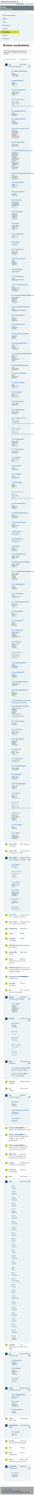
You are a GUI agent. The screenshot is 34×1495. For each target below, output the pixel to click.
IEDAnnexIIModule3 (14, 1134)
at (14, 1186)
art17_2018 (13, 922)
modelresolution (17, 449)
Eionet (9, 12)
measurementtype (17, 382)
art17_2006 (13, 858)
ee (14, 1227)
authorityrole (17, 200)
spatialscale (17, 749)
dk (15, 1221)
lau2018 (12, 1345)
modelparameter (17, 439)
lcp (10, 1354)
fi (14, 1244)
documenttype (17, 269)
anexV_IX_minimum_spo (17, 128)
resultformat (17, 641)
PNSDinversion (17, 539)
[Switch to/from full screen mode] (23, 4)
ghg (10, 1061)
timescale (17, 793)
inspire (11, 1163)
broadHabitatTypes (17, 1394)
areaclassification (17, 142)
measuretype (17, 392)
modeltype (17, 457)
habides (12, 1081)
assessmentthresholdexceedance (17, 173)
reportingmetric (17, 620)
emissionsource (17, 276)
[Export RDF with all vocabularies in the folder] (29, 67)
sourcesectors (17, 729)
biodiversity (13, 928)
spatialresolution (17, 739)
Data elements (6, 25)
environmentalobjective (17, 284)
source (16, 1037)
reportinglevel (17, 611)
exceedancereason (17, 324)
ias (10, 1088)
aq (10, 64)
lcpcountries (17, 1360)
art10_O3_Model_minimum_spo (17, 150)
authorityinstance (17, 191)
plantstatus (17, 1368)
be (15, 1192)
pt (14, 1307)
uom (10, 1452)
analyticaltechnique (17, 119)
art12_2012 (13, 844)
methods (16, 890)
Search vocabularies (11, 59)
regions (16, 1401)
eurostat (12, 983)
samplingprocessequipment (17, 700)
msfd (11, 1388)
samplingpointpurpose (17, 690)
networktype (17, 474)
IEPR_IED (12, 1154)
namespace (17, 466)
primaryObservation (17, 554)
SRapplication (17, 758)
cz (14, 1209)
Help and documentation (9, 15)
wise (10, 1459)
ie (14, 1261)
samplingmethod (17, 672)
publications (13, 1425)
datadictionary (14, 945)
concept (16, 1023)
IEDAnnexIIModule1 (14, 1128)
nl (14, 1296)
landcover (12, 1170)
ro (14, 1313)
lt (14, 1273)
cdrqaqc (16, 223)
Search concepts (24, 59)
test (10, 1448)
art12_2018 (13, 851)
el (14, 1233)
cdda (11, 933)
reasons (16, 899)
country (16, 1473)
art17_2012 (13, 915)
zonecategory (17, 824)
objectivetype (17, 482)
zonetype (16, 833)
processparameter (17, 584)
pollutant (16, 546)
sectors (16, 1378)
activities (16, 864)
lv (14, 1284)
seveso (11, 1441)
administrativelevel (17, 90)
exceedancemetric (17, 315)
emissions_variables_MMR (17, 1068)
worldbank (13, 1466)
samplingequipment (17, 662)
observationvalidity (17, 503)
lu (14, 1279)
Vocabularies (6, 32)
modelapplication (17, 409)
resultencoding (17, 630)
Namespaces (6, 38)
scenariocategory (17, 721)
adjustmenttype (17, 80)
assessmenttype (17, 182)
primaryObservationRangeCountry (17, 571)
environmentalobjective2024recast (17, 295)
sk (14, 1330)
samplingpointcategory (17, 681)
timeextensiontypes (17, 783)
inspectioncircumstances (17, 1110)
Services (4, 35)
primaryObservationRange (17, 562)
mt (15, 1290)
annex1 (16, 1102)
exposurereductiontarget (17, 333)
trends (16, 907)
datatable (16, 242)
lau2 (10, 1181)
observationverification (17, 513)
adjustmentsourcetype (17, 71)
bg (15, 1197)
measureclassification (17, 343)
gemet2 (11, 1018)
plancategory (17, 531)
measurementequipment (17, 365)
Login (19, 4)
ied (10, 1095)
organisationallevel (17, 522)
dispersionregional (17, 258)
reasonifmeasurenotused (17, 602)
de (15, 1216)
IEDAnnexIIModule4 (14, 1145)
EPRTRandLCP (14, 968)
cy (14, 1203)
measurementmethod (17, 373)
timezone (17, 813)
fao (10, 990)
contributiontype (17, 234)
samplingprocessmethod (17, 706)
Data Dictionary (16, 12)
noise (11, 1418)
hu (15, 1256)
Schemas (5, 28)
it (14, 1267)
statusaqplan (17, 774)
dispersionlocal (17, 249)
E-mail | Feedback (7, 1489)
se (14, 1319)
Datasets (4, 18)
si (14, 1324)
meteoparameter (17, 401)
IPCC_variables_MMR (17, 1073)
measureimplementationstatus (17, 353)
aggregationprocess (17, 111)
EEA (10, 2)
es (14, 1238)
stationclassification (17, 766)
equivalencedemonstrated (17, 307)
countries (17, 882)
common (12, 938)
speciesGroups (17, 1409)
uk (15, 1336)
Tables (4, 22)
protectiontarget (17, 593)
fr (14, 1250)
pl (14, 1301)
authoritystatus (17, 211)
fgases (11, 997)
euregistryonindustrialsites (14, 976)
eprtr (10, 959)
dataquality (13, 952)
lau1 (10, 1176)
